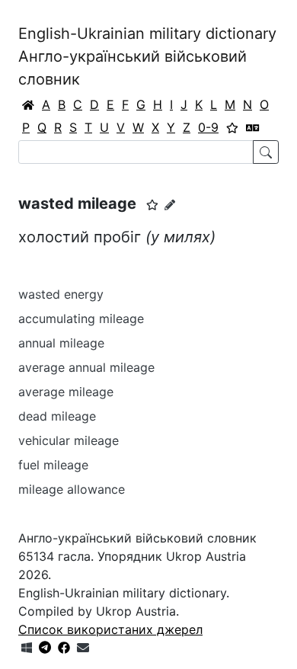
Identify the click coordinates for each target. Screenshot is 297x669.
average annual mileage (86, 367)
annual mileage (61, 343)
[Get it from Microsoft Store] (26, 647)
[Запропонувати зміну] (169, 204)
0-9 (208, 127)
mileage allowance (71, 489)
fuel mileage (53, 464)
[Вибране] (232, 127)
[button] (152, 205)
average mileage (65, 391)
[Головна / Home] (28, 104)
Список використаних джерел (110, 629)
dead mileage (57, 416)
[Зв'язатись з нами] (83, 647)
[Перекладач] (252, 127)
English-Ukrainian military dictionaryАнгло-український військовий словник (147, 56)
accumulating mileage (81, 318)
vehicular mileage (68, 440)
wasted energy (61, 294)
